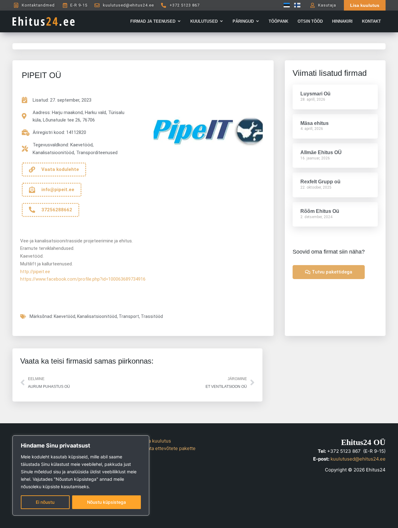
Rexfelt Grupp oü (320, 181)
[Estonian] (285, 5)
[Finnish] (295, 5)
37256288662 (56, 210)
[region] (80, 475)
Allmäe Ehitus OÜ (321, 152)
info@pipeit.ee (57, 189)
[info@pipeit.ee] (32, 190)
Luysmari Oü (315, 93)
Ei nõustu (45, 502)
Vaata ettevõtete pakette (169, 448)
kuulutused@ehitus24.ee (358, 459)
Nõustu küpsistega (106, 502)
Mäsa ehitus (314, 123)
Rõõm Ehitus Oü (319, 211)
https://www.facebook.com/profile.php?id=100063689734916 (83, 279)
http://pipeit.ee (35, 271)
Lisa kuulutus (156, 441)
